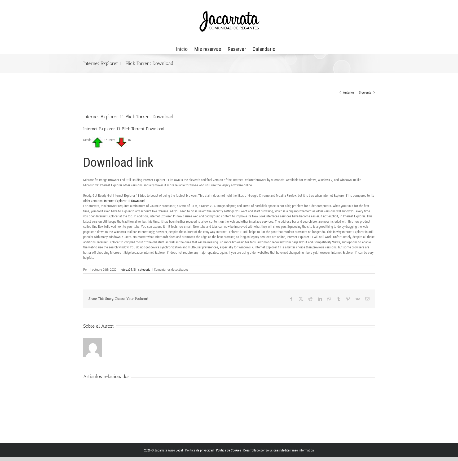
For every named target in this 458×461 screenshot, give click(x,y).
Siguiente (365, 92)
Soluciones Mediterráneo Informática (290, 450)
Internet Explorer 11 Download (124, 201)
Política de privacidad (199, 450)
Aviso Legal (175, 450)
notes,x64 (126, 269)
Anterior (348, 92)
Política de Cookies (228, 450)
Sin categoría (142, 269)
